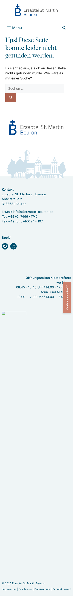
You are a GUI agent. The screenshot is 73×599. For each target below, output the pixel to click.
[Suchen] (10, 97)
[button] (64, 28)
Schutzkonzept (61, 589)
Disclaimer (25, 589)
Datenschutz (42, 589)
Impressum (9, 589)
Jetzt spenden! (67, 297)
